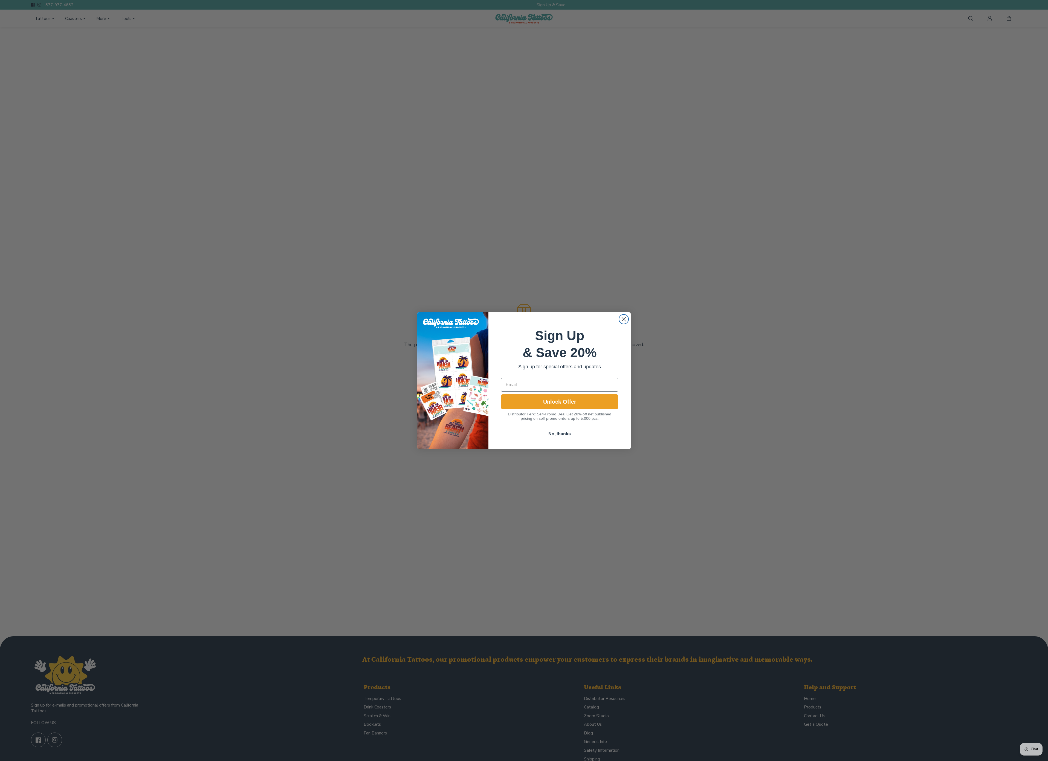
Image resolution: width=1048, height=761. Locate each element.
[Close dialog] (624, 319)
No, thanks (559, 434)
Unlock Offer (559, 402)
